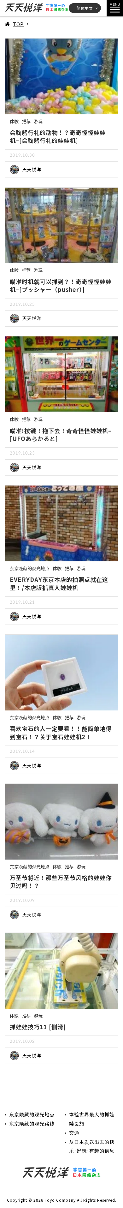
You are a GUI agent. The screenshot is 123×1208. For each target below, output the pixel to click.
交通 (74, 1132)
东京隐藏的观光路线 (32, 1123)
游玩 (38, 121)
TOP (18, 24)
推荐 (26, 121)
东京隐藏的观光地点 (30, 568)
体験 (14, 121)
